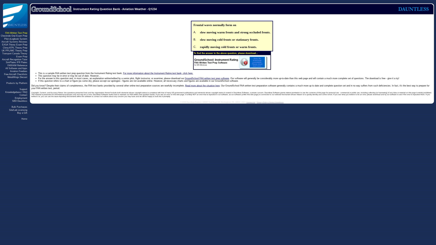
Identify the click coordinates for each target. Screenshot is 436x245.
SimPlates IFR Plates (16, 62)
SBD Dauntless (19, 101)
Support (23, 89)
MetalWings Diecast (17, 77)
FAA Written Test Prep (16, 33)
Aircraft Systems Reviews (14, 41)
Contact (23, 95)
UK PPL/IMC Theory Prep (14, 50)
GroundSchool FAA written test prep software (207, 78)
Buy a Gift (22, 113)
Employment (21, 98)
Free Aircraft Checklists (15, 74)
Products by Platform (16, 83)
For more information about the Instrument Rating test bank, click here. (158, 73)
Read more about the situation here (202, 85)
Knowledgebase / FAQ (16, 92)
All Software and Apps (16, 68)
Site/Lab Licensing (18, 110)
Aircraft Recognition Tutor (14, 59)
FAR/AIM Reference (17, 65)
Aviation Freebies (18, 71)
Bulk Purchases (19, 107)
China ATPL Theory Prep (15, 47)
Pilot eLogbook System (15, 39)
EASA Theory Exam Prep (14, 44)
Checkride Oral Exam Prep (14, 36)
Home (24, 119)
